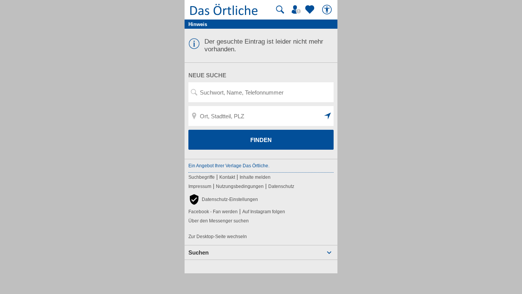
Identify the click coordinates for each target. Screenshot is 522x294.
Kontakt (227, 177)
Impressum (199, 186)
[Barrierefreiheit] (328, 9)
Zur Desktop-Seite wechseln (217, 236)
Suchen (198, 252)
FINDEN (261, 140)
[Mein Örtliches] (297, 9)
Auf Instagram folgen (263, 211)
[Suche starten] (280, 9)
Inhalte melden (255, 177)
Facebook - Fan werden (213, 211)
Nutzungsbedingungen (240, 186)
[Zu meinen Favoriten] (310, 9)
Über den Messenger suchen (218, 221)
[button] (328, 116)
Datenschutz (281, 186)
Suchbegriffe (201, 177)
